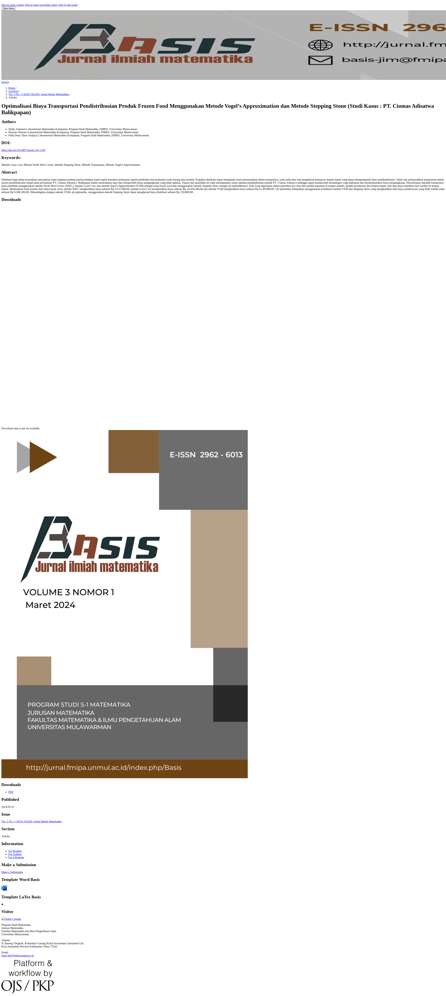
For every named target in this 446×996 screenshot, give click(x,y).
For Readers (15, 851)
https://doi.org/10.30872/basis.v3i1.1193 (23, 150)
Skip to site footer (68, 4)
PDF (11, 792)
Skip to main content (12, 4)
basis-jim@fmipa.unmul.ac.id (17, 955)
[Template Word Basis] (4, 889)
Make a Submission (12, 872)
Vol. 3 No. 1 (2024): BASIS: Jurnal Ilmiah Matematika (38, 94)
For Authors (15, 854)
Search (5, 82)
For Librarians (16, 857)
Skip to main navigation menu (41, 4)
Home (12, 88)
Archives (13, 91)
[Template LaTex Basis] (2, 904)
